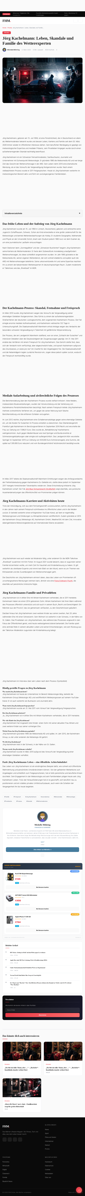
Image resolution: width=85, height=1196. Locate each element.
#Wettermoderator (41, 801)
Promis (10, 28)
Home (4, 28)
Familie (4, 1177)
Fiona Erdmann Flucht (63, 581)
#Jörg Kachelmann (30, 797)
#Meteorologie (70, 797)
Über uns (48, 1177)
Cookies (47, 1169)
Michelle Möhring (13, 50)
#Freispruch (17, 797)
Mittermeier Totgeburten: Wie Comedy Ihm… (21, 14)
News (47, 1129)
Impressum (48, 1162)
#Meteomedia (58, 797)
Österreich (5, 1173)
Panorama (5, 1162)
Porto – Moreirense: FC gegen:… (70, 14)
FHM (6, 21)
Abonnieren (42, 1015)
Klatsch (47, 1145)
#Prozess (19, 801)
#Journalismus (45, 797)
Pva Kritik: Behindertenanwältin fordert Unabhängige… (47, 14)
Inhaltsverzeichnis (13, 213)
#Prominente (8, 801)
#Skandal (29, 801)
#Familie (6, 797)
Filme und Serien (50, 1137)
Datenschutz (49, 1166)
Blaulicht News (7, 1181)
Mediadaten (49, 1173)
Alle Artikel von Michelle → (42, 849)
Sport (47, 1133)
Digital (4, 1169)
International (49, 1141)
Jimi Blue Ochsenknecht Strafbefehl (40, 489)
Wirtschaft (5, 1166)
